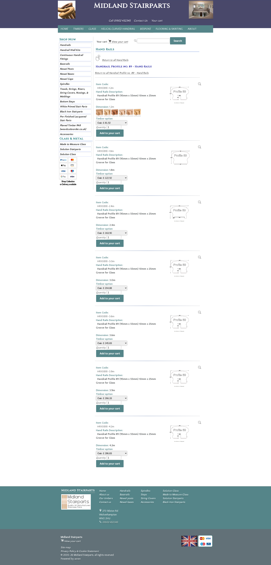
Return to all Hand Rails (115, 60)
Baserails (65, 63)
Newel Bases (67, 74)
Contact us (105, 502)
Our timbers (106, 498)
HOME (64, 28)
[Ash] (122, 114)
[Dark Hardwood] (114, 114)
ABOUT (192, 28)
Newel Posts (67, 68)
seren (77, 558)
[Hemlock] (129, 114)
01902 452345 (110, 522)
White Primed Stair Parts (73, 106)
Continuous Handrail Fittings (71, 57)
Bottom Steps (67, 101)
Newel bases (127, 502)
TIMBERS (78, 28)
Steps (144, 494)
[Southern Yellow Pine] (137, 114)
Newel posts (126, 498)
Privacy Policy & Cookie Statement (80, 551)
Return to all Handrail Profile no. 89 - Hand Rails (122, 73)
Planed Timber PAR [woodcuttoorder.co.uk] (73, 127)
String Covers (148, 498)
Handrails (65, 45)
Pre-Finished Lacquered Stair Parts (73, 118)
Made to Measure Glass (73, 144)
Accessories (66, 134)
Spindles (64, 84)
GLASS (92, 28)
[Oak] (99, 114)
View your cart (119, 41)
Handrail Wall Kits (70, 50)
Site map (65, 547)
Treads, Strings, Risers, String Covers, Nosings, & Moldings (74, 93)
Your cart (156, 20)
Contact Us (140, 20)
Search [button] (178, 41)
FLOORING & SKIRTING (169, 28)
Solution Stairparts (70, 149)
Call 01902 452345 (120, 20)
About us (104, 494)
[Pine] (107, 114)
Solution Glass (68, 154)
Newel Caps (66, 79)
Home (102, 490)
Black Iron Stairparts (71, 111)
